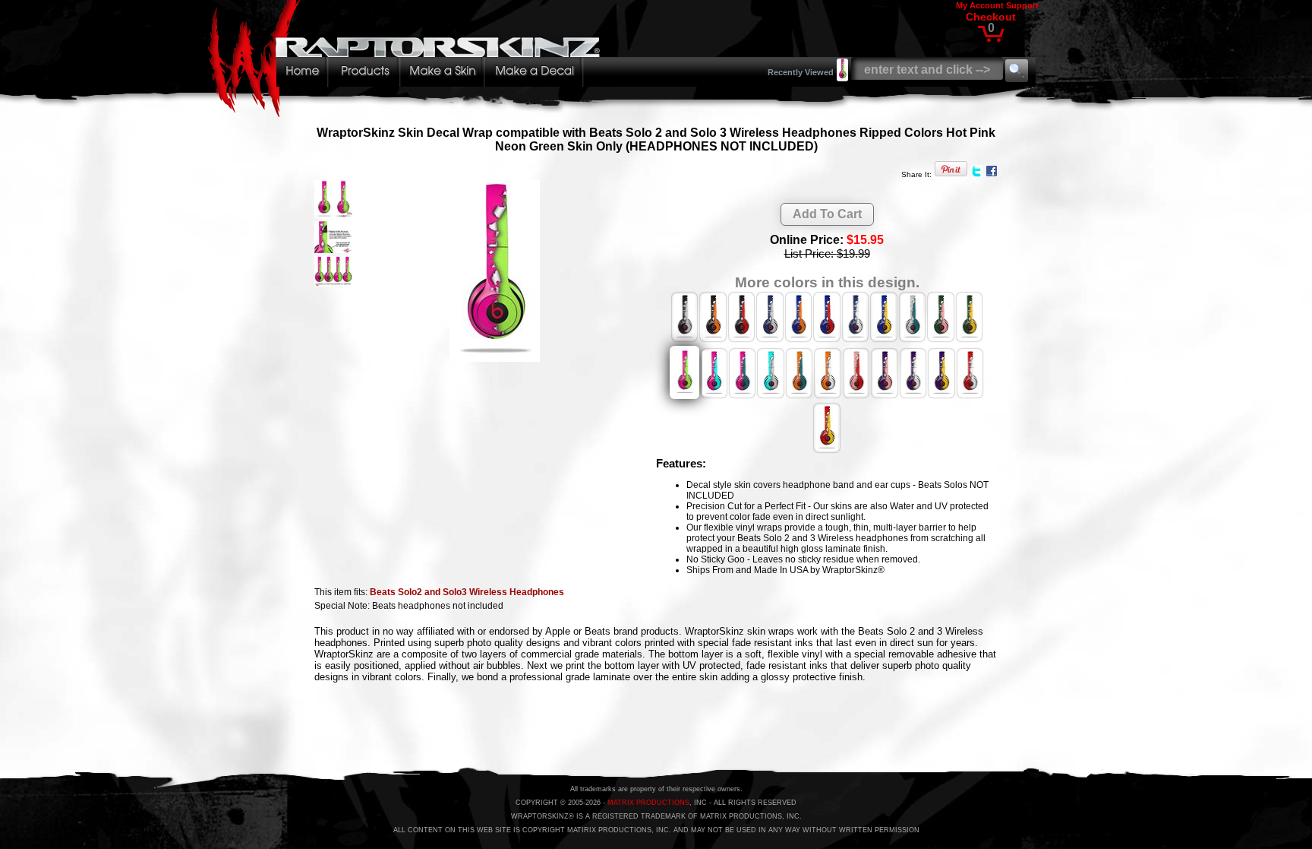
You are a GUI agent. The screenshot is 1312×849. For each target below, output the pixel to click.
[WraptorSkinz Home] (407, 112)
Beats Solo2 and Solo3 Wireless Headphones (467, 592)
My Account (980, 5)
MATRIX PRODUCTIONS (648, 802)
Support (1022, 5)
